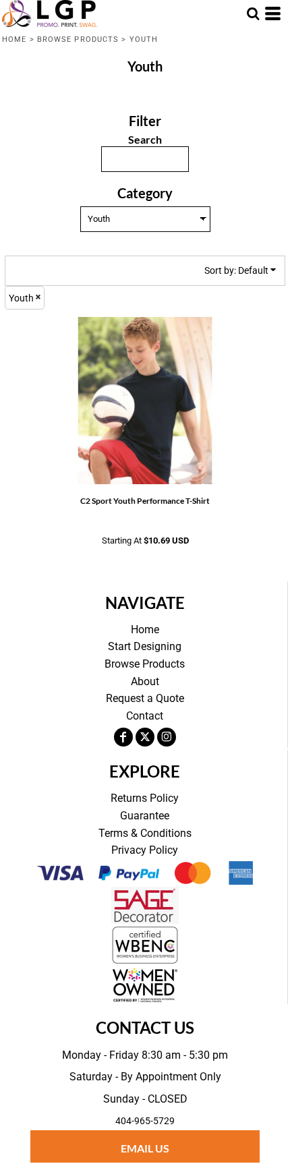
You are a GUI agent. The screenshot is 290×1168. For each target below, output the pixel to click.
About (145, 681)
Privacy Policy (144, 850)
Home (14, 39)
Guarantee (144, 815)
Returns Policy (145, 798)
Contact (144, 715)
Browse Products (78, 39)
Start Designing (144, 646)
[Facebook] (123, 737)
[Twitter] (145, 737)
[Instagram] (166, 737)
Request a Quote (145, 698)
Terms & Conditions (145, 833)
